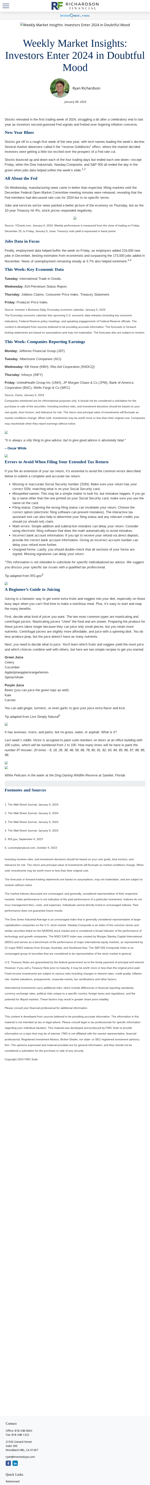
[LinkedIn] (15, 1463)
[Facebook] (8, 1463)
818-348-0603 (23, 1430)
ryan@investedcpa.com (20, 1457)
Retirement (13, 1481)
